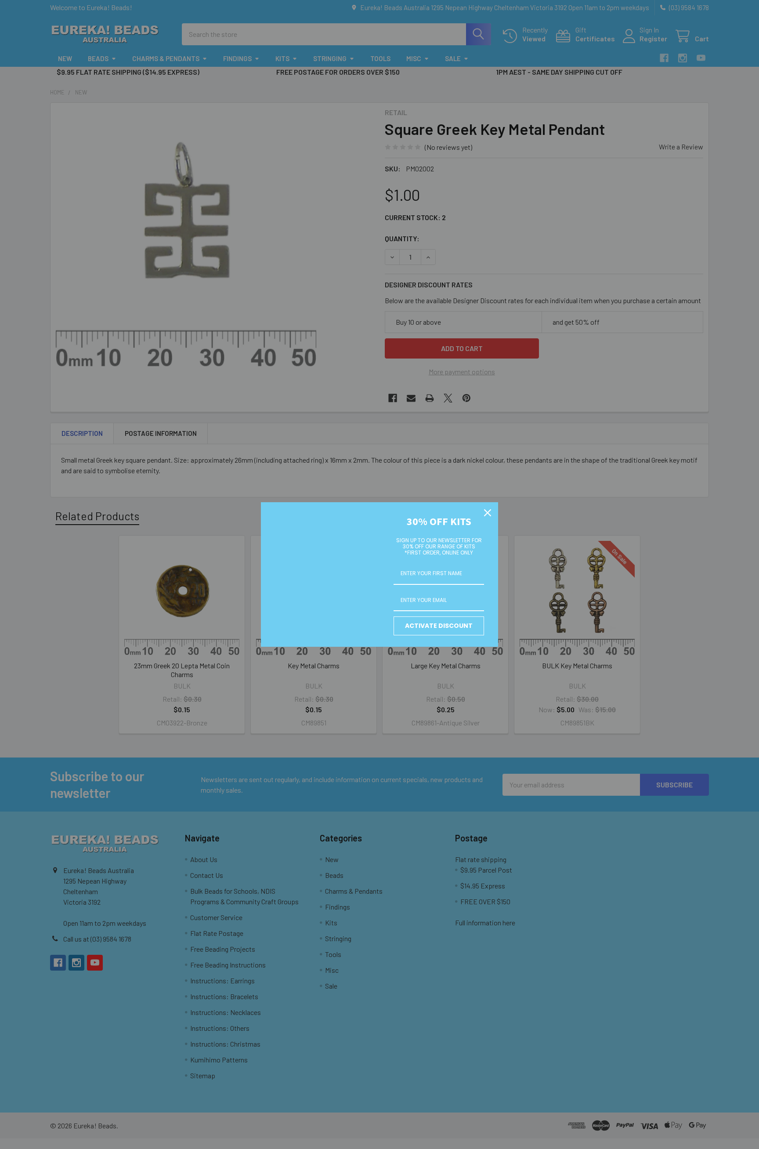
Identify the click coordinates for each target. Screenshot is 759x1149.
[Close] (487, 512)
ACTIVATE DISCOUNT (439, 625)
